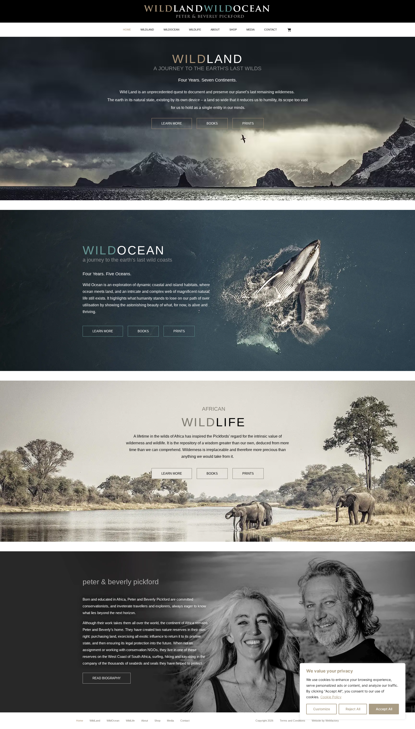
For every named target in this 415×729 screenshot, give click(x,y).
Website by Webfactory (325, 720)
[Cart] (289, 29)
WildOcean (113, 720)
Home (79, 720)
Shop (157, 720)
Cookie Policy (331, 697)
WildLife (130, 720)
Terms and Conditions (292, 720)
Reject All (353, 709)
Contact (184, 720)
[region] (352, 691)
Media (170, 720)
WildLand (95, 720)
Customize (321, 709)
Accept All (384, 709)
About (144, 720)
